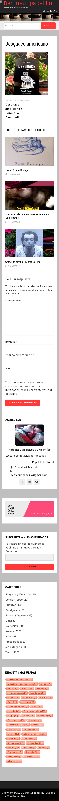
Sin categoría (13, 647)
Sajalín (28, 747)
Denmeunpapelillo (33, 792)
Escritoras (37, 693)
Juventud (30, 729)
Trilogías (14, 756)
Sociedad (44, 716)
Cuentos (10, 605)
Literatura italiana (18, 725)
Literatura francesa (34, 734)
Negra (13, 716)
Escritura (28, 702)
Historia (13, 711)
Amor (12, 688)
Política (28, 716)
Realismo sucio (17, 693)
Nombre (11, 342)
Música (13, 747)
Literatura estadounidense (22, 684)
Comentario (14, 300)
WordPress (12, 796)
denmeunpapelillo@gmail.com (28, 475)
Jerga (43, 747)
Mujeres (45, 697)
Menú (54, 11)
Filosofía (32, 752)
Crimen (13, 734)
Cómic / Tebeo (14, 600)
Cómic (13, 738)
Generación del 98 (34, 711)
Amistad (34, 720)
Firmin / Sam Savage (17, 170)
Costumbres (15, 743)
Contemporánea (17, 706)
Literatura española (19, 679)
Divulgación (12, 610)
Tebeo (38, 725)
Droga (42, 688)
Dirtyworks (31, 756)
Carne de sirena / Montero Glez (22, 262)
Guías (8, 621)
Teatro (9, 652)
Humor (13, 697)
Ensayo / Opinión (16, 615)
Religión (14, 729)
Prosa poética (13, 642)
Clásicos (29, 697)
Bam (23, 796)
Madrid (27, 688)
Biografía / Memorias (18, 594)
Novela (9, 631)
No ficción (11, 626)
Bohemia (29, 738)
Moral (36, 706)
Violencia (14, 761)
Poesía (9, 636)
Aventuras (14, 752)
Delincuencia (16, 720)
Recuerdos (35, 743)
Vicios (45, 684)
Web (8, 368)
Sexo (12, 702)
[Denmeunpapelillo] (29, 17)
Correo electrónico (19, 355)
